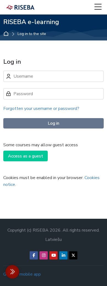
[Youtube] (53, 255)
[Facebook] (34, 255)
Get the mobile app (22, 274)
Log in (53, 123)
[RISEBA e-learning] (20, 7)
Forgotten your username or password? (41, 109)
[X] (73, 255)
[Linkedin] (63, 255)
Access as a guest (25, 156)
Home (7, 34)
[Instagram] (44, 255)
